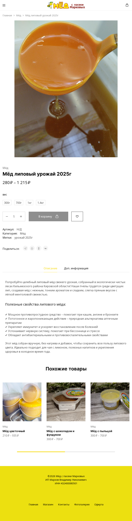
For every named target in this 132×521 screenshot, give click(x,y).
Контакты (63, 504)
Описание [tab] (50, 268)
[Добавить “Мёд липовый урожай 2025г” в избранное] (77, 216)
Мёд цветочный (14, 431)
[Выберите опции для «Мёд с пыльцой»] (127, 386)
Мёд (18, 15)
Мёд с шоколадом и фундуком (60, 432)
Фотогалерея (82, 504)
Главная (7, 15)
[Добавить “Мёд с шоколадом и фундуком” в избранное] (83, 397)
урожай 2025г (23, 237)
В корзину (45, 216)
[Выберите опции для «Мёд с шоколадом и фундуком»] (83, 386)
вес (5, 194)
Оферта (98, 504)
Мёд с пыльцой (101, 431)
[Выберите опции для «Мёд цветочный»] (39, 386)
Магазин (48, 504)
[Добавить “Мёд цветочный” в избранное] (39, 397)
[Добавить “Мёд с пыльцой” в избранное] (127, 397)
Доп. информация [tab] (76, 268)
